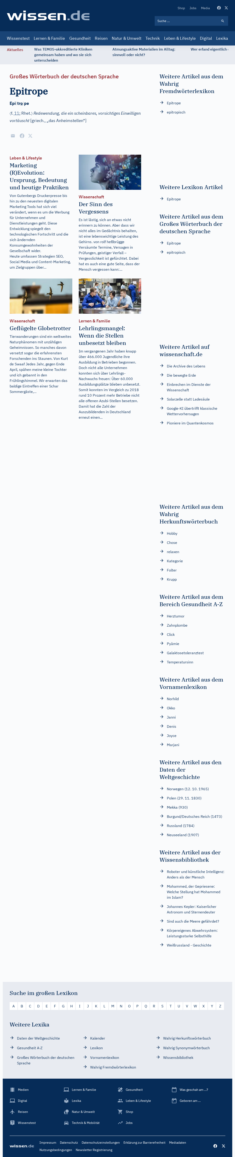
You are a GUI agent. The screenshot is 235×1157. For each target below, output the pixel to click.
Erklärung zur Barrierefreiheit (144, 1142)
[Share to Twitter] (30, 136)
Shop (181, 8)
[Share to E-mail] (13, 136)
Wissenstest (18, 38)
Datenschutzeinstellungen (101, 1142)
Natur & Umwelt (126, 38)
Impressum (47, 1142)
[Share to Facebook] (22, 136)
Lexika (222, 38)
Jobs (193, 8)
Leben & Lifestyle (180, 38)
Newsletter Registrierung (94, 1150)
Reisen (101, 38)
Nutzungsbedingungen (55, 1150)
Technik (152, 38)
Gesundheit (80, 38)
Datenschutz (69, 1142)
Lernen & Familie (49, 38)
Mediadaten (177, 1142)
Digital (206, 38)
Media (205, 8)
